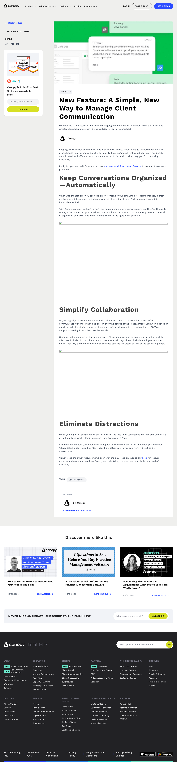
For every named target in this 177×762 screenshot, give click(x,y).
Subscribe (158, 616)
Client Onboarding (70, 678)
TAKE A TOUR (142, 6)
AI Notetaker (72, 666)
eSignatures (67, 682)
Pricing (77, 6)
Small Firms (67, 714)
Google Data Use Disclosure (95, 754)
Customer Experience (101, 708)
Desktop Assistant (99, 719)
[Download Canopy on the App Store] (148, 754)
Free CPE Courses (157, 682)
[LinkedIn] (29, 644)
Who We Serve (46, 6)
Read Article (43, 594)
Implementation (98, 704)
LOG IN (126, 6)
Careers (7, 708)
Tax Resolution (39, 689)
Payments (37, 670)
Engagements (10, 676)
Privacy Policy (72, 754)
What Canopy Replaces (130, 674)
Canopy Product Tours (43, 711)
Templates (8, 688)
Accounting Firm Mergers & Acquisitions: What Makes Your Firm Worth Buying (145, 584)
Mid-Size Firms (69, 710)
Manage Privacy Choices (124, 754)
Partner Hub (125, 704)
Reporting (37, 678)
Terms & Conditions (52, 754)
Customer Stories (128, 678)
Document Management (15, 680)
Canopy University (99, 711)
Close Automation (16, 666)
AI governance (39, 715)
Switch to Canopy (128, 666)
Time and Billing (40, 666)
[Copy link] (6, 44)
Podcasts (153, 678)
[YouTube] (46, 644)
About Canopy (10, 704)
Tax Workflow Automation (14, 671)
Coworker (99, 666)
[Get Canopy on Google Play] (165, 754)
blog (144, 458)
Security (95, 682)
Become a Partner (128, 708)
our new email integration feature (122, 166)
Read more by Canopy (75, 510)
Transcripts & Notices (43, 686)
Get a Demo (164, 6)
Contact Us (9, 715)
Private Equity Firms (71, 718)
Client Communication (72, 674)
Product (29, 6)
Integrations (38, 719)
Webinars (153, 670)
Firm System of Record (102, 670)
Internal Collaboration (43, 674)
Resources (89, 6)
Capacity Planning (41, 682)
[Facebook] (35, 644)
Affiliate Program (128, 711)
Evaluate (64, 6)
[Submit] (169, 644)
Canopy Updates (76, 480)
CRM (93, 674)
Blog (151, 666)
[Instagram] (40, 644)
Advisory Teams (69, 722)
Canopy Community (100, 715)
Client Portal (68, 670)
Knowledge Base (98, 723)
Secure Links (68, 686)
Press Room (9, 711)
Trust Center (39, 723)
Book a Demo (39, 708)
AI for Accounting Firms (102, 678)
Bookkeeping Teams (71, 730)
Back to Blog (15, 23)
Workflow (8, 684)
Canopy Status (11, 719)
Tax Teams (66, 726)
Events (152, 686)
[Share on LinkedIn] (12, 44)
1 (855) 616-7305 (33, 754)
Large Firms (67, 707)
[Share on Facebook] (17, 44)
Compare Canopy (128, 670)
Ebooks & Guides (157, 674)
